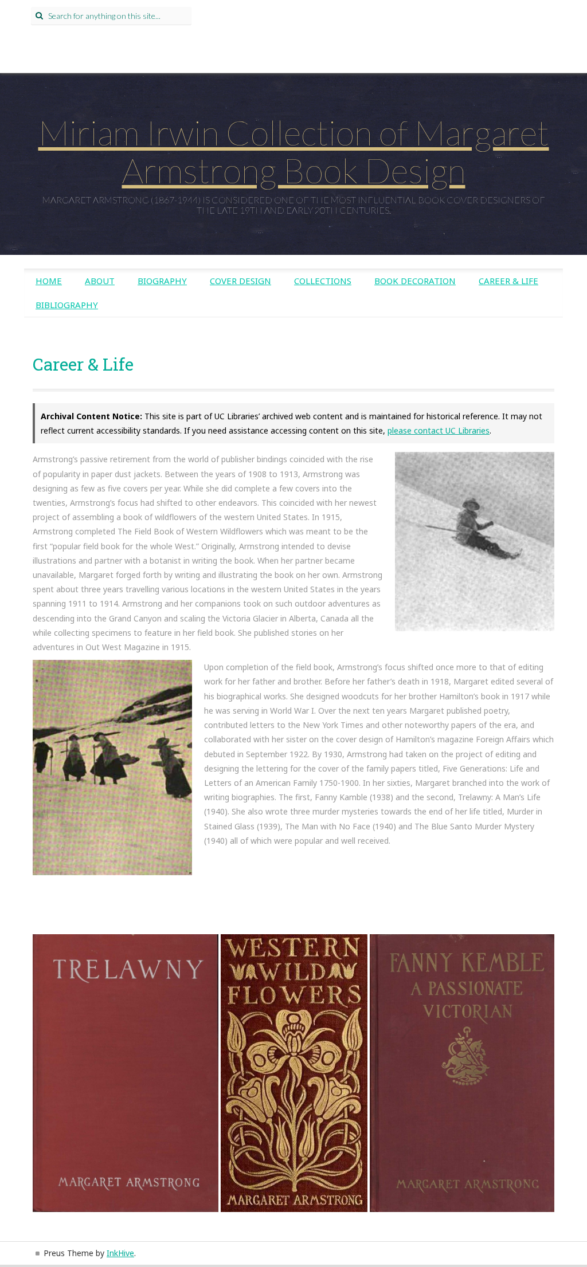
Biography (162, 280)
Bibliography (67, 304)
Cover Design (240, 280)
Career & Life (508, 280)
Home (49, 280)
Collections (322, 280)
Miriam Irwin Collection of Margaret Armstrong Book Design (293, 151)
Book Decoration (415, 280)
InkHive (120, 1253)
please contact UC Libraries (439, 430)
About (100, 280)
